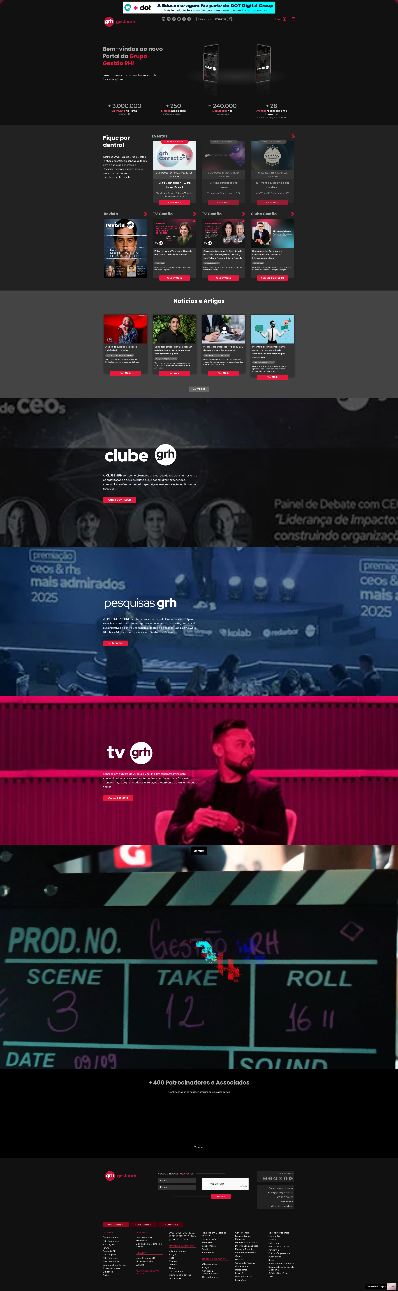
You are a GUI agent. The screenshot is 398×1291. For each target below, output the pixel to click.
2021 (179, 1236)
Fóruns (106, 1247)
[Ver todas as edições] (125, 248)
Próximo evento (212, 19)
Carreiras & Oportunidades (210, 1272)
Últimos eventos (111, 1237)
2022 (173, 1236)
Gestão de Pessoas (245, 1262)
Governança (241, 1266)
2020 (186, 1236)
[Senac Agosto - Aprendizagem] (199, 8)
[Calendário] (230, 18)
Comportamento (210, 1277)
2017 (179, 1239)
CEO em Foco (176, 1271)
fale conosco (286, 1201)
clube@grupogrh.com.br (280, 1192)
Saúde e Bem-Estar (278, 1273)
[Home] (120, 21)
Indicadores (175, 1278)
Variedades (208, 1252)
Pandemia (273, 1249)
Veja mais (199, 1147)
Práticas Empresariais (279, 1253)
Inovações (240, 1280)
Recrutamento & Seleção (281, 1263)
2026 (171, 1232)
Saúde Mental (209, 1245)
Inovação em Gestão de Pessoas (214, 1234)
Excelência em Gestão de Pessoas (149, 1245)
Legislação (274, 1236)
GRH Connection (111, 1241)
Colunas (173, 1261)
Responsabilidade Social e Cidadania (281, 1268)
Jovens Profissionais (278, 1232)
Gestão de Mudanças (180, 1274)
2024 (186, 1232)
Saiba (174, 202)
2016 (185, 1239)
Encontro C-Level (111, 1268)
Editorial (173, 1264)
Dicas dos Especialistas (247, 1242)
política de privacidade (281, 1206)
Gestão (239, 1259)
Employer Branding (244, 1249)
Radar (271, 1260)
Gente (172, 1268)
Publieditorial (274, 1256)
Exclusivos (108, 1271)
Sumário (206, 1249)
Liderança (273, 1243)
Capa (171, 1257)
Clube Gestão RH (144, 1261)
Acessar (272, 277)
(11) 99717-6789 (285, 1197)
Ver (125, 373)
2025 (178, 1232)
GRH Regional (109, 1254)
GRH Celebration (111, 1261)
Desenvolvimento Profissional (244, 1237)
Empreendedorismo (245, 1252)
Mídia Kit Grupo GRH (146, 1258)
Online (106, 1275)
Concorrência (242, 1232)
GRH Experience (111, 1258)
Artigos (172, 1254)
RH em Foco (208, 1242)
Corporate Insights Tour (114, 1265)
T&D (270, 1276)
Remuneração (209, 1239)
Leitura (272, 1239)
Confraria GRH (110, 1251)
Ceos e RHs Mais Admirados (144, 1239)
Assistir (175, 277)
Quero (119, 500)
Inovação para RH (243, 1276)
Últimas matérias (177, 1251)
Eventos (140, 1264)
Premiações (109, 1244)
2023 (193, 1232)
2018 (172, 1239)
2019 (193, 1236)
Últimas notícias (210, 1264)
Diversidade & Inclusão (246, 1245)
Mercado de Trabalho (279, 1246)
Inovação (239, 1273)
